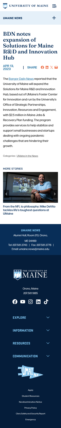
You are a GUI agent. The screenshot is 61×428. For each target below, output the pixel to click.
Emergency (30, 419)
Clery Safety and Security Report (30, 413)
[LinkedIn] (38, 301)
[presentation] (30, 187)
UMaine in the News (27, 155)
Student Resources (30, 396)
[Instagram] (30, 301)
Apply (30, 390)
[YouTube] (22, 301)
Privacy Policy (30, 407)
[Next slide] (54, 194)
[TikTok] (46, 301)
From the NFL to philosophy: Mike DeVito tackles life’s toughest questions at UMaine (29, 209)
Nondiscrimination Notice (30, 401)
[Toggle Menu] (54, 6)
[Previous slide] (6, 194)
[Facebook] (14, 301)
